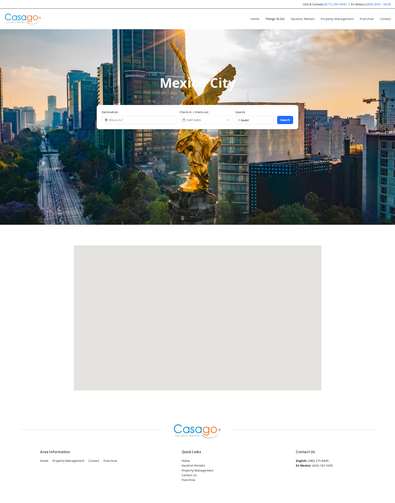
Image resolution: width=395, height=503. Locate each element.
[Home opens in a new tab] (23, 19)
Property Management (337, 19)
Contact (385, 19)
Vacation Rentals (303, 19)
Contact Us (189, 475)
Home (255, 19)
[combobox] (142, 120)
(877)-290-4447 (335, 4)
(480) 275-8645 (318, 461)
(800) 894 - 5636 (378, 4)
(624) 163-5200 (322, 465)
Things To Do (274, 19)
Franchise (367, 19)
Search (285, 120)
